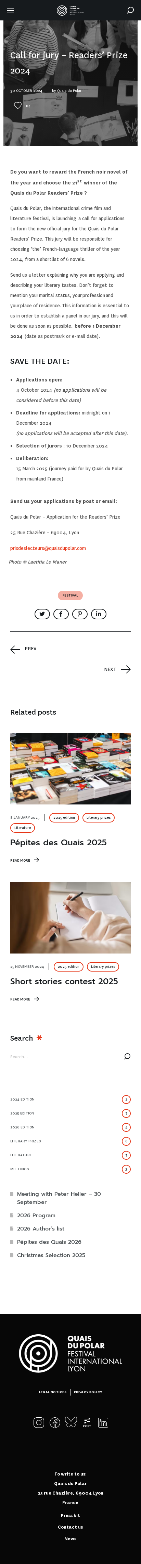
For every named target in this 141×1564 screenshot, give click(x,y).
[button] (130, 10)
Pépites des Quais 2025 (58, 842)
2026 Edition (69, 1127)
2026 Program (36, 1215)
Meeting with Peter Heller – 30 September (59, 1198)
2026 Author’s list (40, 1229)
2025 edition (64, 817)
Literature (22, 828)
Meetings (69, 1169)
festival (70, 595)
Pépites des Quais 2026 (49, 1242)
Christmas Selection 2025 (51, 1255)
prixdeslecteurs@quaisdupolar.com (48, 548)
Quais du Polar (69, 90)
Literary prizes (99, 817)
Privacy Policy (88, 1392)
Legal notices (53, 1392)
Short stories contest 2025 (64, 981)
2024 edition (69, 1099)
